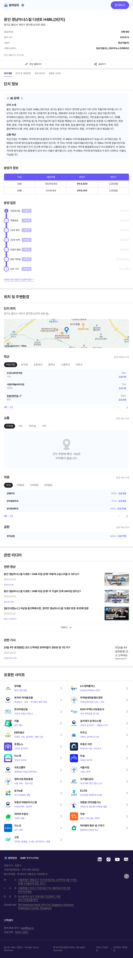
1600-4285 (21, 932)
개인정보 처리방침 (120, 949)
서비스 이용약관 (102, 949)
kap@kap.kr (27, 928)
